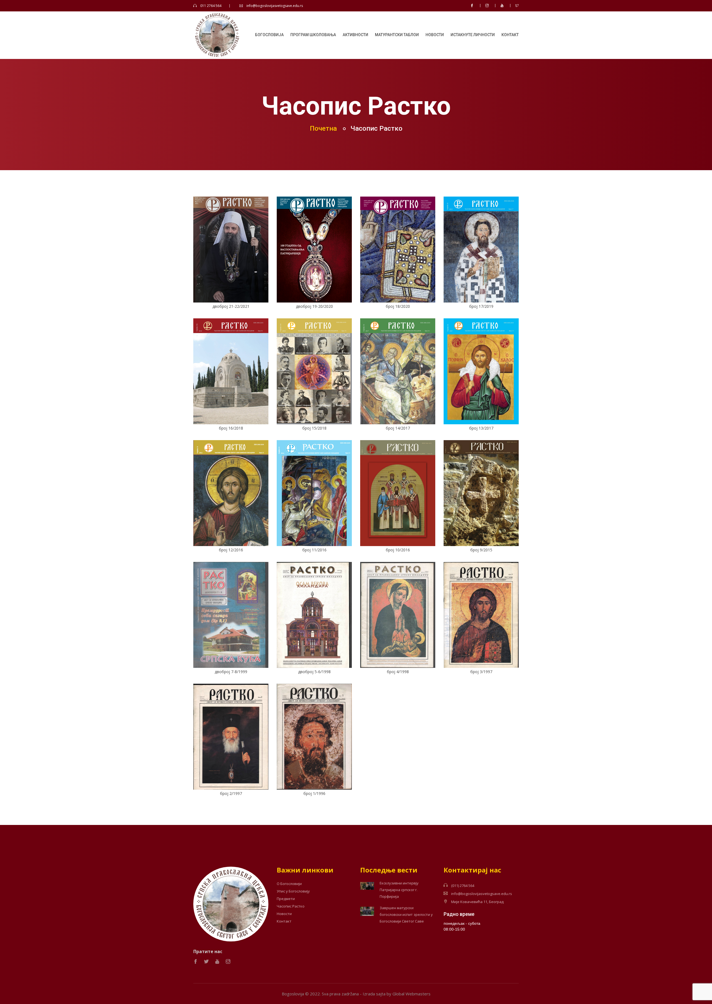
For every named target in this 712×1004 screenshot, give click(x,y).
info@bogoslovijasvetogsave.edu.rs (274, 5)
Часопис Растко (291, 906)
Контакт (510, 35)
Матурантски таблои (397, 35)
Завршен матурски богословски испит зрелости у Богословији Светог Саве (406, 914)
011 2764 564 (210, 5)
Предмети (286, 899)
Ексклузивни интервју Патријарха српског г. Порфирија (399, 890)
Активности (355, 35)
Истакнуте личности (473, 35)
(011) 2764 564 (462, 885)
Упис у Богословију (293, 891)
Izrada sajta (374, 993)
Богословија (269, 35)
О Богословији (289, 884)
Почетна (323, 128)
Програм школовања (313, 35)
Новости (435, 35)
